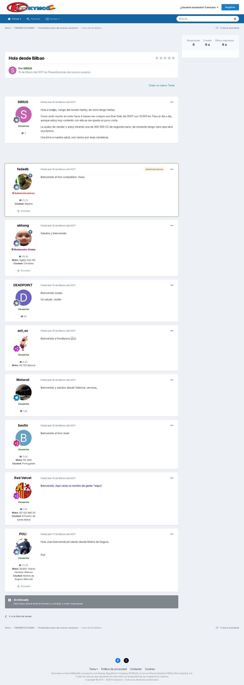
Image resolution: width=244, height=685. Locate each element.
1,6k (24, 509)
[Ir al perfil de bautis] (24, 438)
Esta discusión (218, 18)
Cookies (150, 669)
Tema (92, 669)
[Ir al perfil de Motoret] (24, 392)
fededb (23, 169)
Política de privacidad (114, 669)
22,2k (24, 565)
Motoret (22, 380)
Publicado (58, 102)
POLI (22, 534)
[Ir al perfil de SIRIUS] (12, 70)
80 (25, 316)
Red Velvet (22, 478)
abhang (23, 225)
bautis (23, 425)
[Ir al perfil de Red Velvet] (24, 491)
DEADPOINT (23, 285)
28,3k (24, 256)
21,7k (25, 200)
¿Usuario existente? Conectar (198, 7)
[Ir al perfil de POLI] (24, 546)
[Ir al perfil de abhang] (24, 238)
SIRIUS (23, 102)
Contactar (136, 669)
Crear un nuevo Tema (162, 85)
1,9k (24, 410)
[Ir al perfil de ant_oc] (24, 343)
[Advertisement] (92, 43)
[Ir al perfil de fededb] (24, 182)
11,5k (25, 456)
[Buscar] (235, 19)
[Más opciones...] (171, 102)
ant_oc (23, 330)
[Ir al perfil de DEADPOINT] (24, 298)
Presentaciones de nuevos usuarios (69, 72)
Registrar (230, 7)
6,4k (25, 361)
